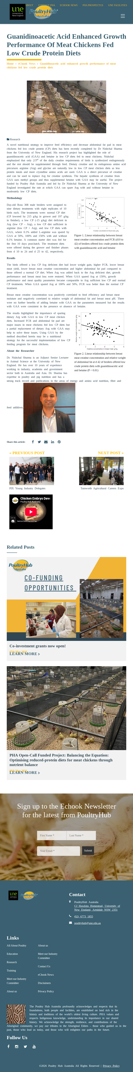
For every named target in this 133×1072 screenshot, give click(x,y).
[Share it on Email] (45, 444)
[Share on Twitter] (38, 444)
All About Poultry (16, 945)
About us (12, 991)
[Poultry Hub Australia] (33, 12)
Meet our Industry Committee (16, 980)
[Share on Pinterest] (58, 444)
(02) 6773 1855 (83, 916)
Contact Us (44, 966)
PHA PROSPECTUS (93, 5)
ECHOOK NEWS (69, 5)
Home (10, 63)
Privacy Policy (46, 991)
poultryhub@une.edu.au (87, 923)
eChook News (26, 63)
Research (15, 139)
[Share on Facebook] (31, 444)
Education (12, 953)
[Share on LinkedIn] (51, 444)
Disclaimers (44, 983)
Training (11, 970)
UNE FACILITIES (117, 5)
